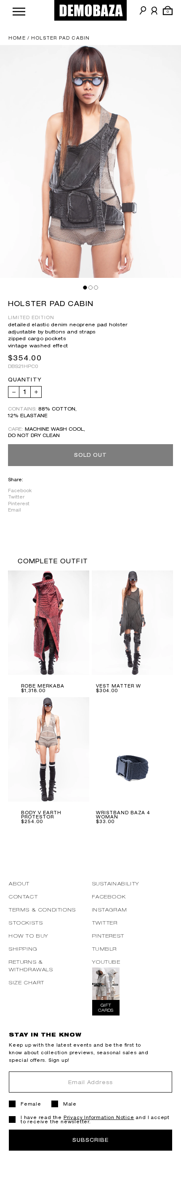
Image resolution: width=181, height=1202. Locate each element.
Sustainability (116, 883)
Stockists (26, 922)
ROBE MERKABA (42, 686)
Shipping (23, 949)
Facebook (20, 490)
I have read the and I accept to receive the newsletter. (95, 1119)
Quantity (25, 379)
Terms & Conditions (42, 909)
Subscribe (90, 1140)
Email (14, 509)
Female (31, 1104)
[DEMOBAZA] (90, 10)
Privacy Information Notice (99, 1117)
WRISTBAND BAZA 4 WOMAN (123, 814)
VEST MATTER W (118, 686)
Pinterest (18, 503)
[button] (18, 10)
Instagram (110, 909)
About (19, 883)
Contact (23, 896)
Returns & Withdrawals (31, 966)
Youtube (106, 962)
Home (17, 37)
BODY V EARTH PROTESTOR (41, 814)
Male (70, 1104)
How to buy (29, 936)
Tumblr (104, 949)
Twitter (16, 496)
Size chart (27, 982)
